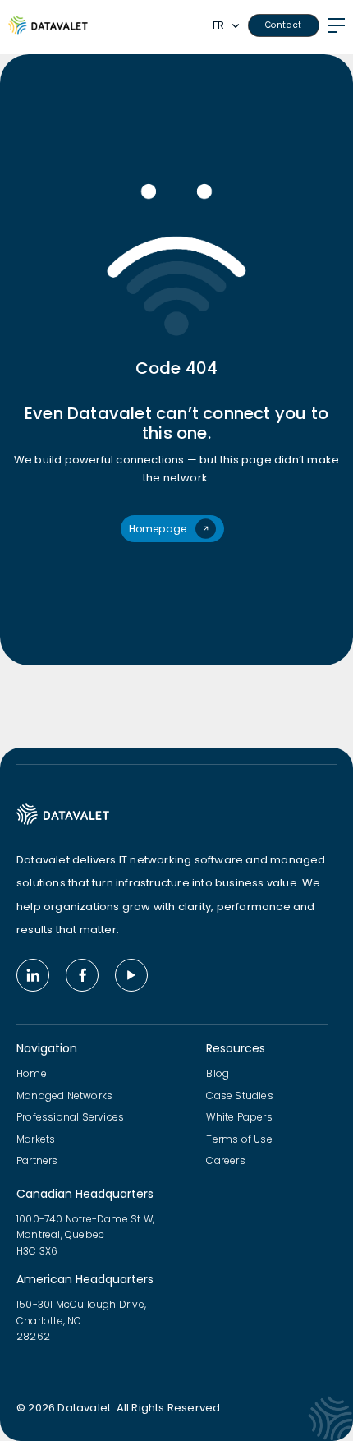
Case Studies (239, 1096)
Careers (225, 1160)
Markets (35, 1139)
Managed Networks (64, 1096)
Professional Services (70, 1117)
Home (31, 1073)
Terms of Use (239, 1139)
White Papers (239, 1117)
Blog (217, 1073)
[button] (230, 25)
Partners (37, 1160)
